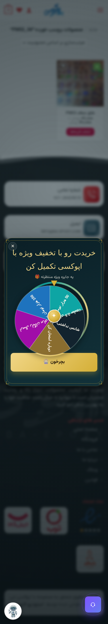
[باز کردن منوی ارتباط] (93, 604)
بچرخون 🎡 (54, 362)
